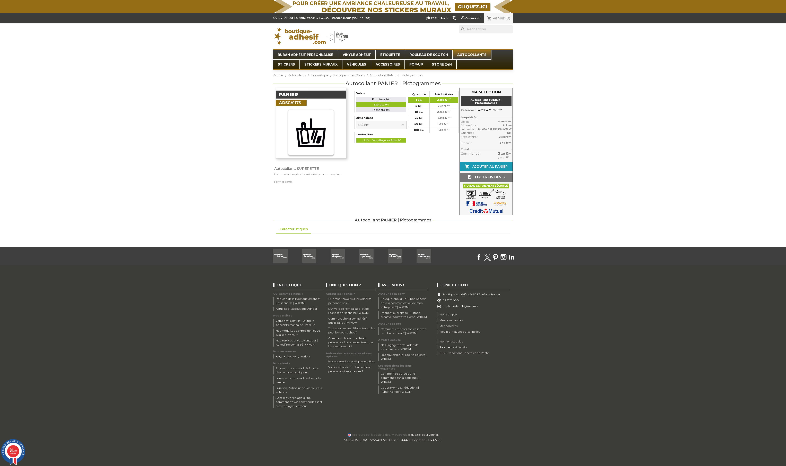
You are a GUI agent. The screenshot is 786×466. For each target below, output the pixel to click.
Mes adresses (448, 326)
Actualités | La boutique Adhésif (296, 308)
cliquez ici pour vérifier (423, 434)
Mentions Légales (451, 341)
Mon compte (448, 314)
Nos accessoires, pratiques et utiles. (351, 361)
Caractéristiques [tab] (294, 229)
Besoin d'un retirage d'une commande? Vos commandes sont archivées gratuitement (299, 402)
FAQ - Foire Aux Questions (293, 356)
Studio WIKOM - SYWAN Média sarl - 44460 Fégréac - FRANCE (393, 440)
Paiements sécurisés (453, 347)
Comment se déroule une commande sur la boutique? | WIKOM (400, 377)
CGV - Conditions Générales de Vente (464, 353)
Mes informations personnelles (459, 331)
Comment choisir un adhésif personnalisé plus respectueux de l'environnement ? (350, 342)
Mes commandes (451, 320)
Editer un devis (486, 177)
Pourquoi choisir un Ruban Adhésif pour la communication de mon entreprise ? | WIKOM (403, 303)
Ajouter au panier (486, 166)
